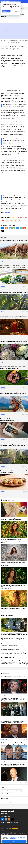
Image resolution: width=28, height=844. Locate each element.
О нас (18, 827)
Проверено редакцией (6, 21)
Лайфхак (12, 790)
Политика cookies (18, 826)
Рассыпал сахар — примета (15, 833)
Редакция (3, 827)
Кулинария (9, 793)
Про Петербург (7, 615)
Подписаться (6, 11)
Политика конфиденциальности (17, 824)
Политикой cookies (12, 838)
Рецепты (4, 793)
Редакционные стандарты (11, 827)
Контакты (23, 827)
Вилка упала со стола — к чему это (15, 830)
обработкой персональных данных (16, 837)
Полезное (15, 802)
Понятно (14, 841)
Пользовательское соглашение (7, 826)
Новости (4, 813)
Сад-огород (18, 790)
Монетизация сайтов (5, 824)
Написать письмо (4, 828)
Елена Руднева (7, 212)
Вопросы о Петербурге (7, 802)
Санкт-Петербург (5, 790)
